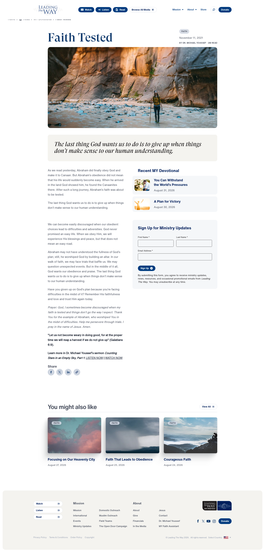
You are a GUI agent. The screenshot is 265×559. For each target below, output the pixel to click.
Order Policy (76, 537)
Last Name (182, 237)
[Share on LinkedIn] (68, 372)
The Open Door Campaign (113, 526)
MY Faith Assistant (169, 526)
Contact (163, 515)
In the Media (139, 526)
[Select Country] (228, 537)
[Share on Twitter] (59, 372)
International (80, 515)
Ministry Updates (82, 526)
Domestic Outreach (109, 510)
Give (135, 515)
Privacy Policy (40, 537)
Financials (138, 521)
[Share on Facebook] (51, 372)
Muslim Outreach (108, 515)
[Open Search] (213, 9)
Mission (77, 510)
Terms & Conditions (58, 537)
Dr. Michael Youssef (169, 521)
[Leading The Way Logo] (48, 9)
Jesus (162, 510)
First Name (144, 237)
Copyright (89, 537)
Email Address (145, 250)
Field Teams (105, 521)
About (136, 510)
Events (77, 521)
